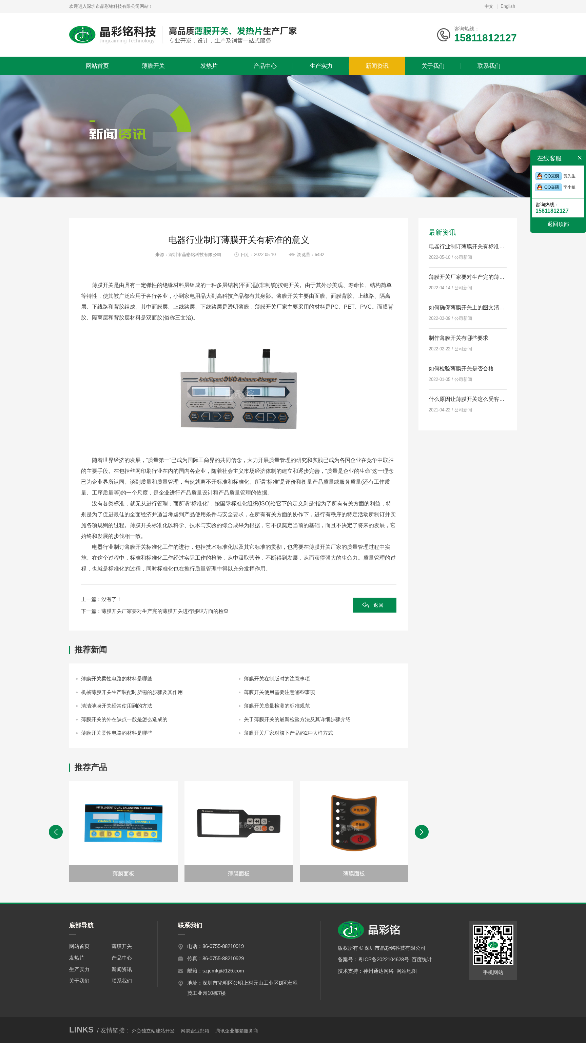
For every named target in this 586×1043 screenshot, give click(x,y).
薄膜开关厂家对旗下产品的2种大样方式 (288, 733)
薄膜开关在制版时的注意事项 (277, 678)
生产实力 (79, 969)
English (508, 6)
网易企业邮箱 (195, 1031)
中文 (489, 6)
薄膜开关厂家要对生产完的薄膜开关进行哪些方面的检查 (165, 611)
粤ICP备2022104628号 (383, 959)
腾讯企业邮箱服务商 (236, 1031)
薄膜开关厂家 (271, 307)
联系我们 (122, 981)
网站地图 (406, 971)
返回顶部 (558, 224)
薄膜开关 (103, 285)
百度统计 (422, 959)
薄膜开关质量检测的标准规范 (277, 706)
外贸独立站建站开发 (153, 1031)
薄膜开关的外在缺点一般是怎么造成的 (124, 719)
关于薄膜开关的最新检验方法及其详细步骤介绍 (297, 719)
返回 (378, 605)
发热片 (76, 958)
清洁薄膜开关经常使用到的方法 (116, 706)
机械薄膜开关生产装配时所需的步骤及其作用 (132, 692)
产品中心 (122, 958)
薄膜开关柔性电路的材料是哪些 (116, 678)
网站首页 (79, 946)
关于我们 (79, 981)
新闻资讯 (122, 969)
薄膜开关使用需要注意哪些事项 (279, 692)
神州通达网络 (378, 971)
